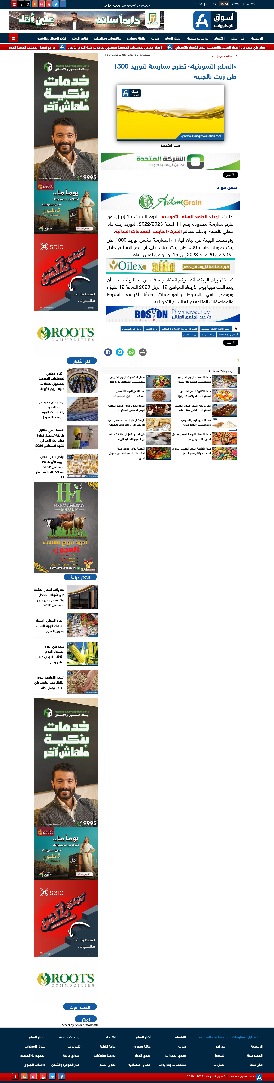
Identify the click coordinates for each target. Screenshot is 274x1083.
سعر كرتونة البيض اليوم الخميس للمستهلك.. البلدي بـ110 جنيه (192, 407)
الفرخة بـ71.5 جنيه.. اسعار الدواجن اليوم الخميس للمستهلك (126, 407)
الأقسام (180, 1036)
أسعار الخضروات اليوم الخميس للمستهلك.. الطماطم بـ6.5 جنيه (127, 379)
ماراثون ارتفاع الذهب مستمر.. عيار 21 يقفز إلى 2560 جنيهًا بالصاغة (126, 422)
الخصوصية (255, 1055)
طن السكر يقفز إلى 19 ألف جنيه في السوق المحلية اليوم (127, 436)
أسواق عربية (71, 1055)
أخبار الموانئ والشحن (51, 38)
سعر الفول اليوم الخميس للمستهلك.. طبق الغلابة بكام (129, 393)
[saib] (66, 272)
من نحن (220, 1046)
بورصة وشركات (105, 1055)
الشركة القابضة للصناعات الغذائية (148, 230)
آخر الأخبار (81, 360)
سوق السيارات (35, 1046)
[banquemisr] (66, 207)
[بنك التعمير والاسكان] (66, 117)
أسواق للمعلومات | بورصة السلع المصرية (228, 1036)
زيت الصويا (151, 328)
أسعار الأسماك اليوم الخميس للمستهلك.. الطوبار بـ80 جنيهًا (194, 379)
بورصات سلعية (197, 38)
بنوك (155, 38)
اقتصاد (219, 38)
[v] (173, 315)
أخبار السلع (238, 38)
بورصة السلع (190, 334)
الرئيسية (257, 38)
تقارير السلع (80, 38)
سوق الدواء (143, 1055)
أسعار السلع (173, 38)
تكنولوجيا (73, 1046)
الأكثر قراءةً (80, 577)
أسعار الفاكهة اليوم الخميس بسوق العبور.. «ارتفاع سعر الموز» (191, 450)
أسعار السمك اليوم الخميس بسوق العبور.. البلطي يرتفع (191, 436)
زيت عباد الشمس (131, 328)
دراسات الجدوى (34, 1064)
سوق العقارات (175, 1055)
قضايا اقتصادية (139, 1064)
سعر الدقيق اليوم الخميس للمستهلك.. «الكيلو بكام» (196, 422)
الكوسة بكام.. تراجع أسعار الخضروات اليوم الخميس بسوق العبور (127, 453)
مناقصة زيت (207, 334)
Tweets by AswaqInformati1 (79, 1025)
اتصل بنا (219, 1064)
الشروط (220, 1055)
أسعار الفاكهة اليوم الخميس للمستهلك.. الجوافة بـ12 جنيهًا (194, 393)
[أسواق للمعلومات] (66, 333)
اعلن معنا (256, 1064)
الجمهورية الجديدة (32, 1055)
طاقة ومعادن (136, 38)
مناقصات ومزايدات (107, 38)
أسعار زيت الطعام (228, 334)
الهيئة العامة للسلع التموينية (191, 215)
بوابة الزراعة (108, 1046)
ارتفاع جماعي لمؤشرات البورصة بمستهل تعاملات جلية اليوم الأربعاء (136, 47)
